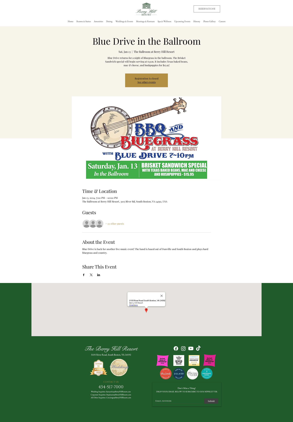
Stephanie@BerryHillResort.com (118, 394)
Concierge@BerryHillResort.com (118, 397)
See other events (146, 82)
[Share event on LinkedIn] (98, 275)
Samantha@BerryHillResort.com (118, 391)
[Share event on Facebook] (83, 275)
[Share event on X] (91, 275)
